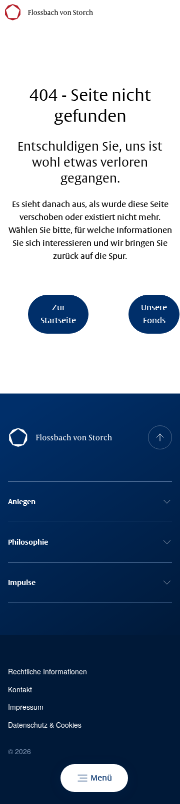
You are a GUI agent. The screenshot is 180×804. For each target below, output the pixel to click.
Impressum (26, 707)
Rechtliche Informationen (47, 671)
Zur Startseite (58, 314)
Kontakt (20, 689)
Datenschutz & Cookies (45, 725)
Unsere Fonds (154, 314)
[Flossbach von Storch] (49, 12)
